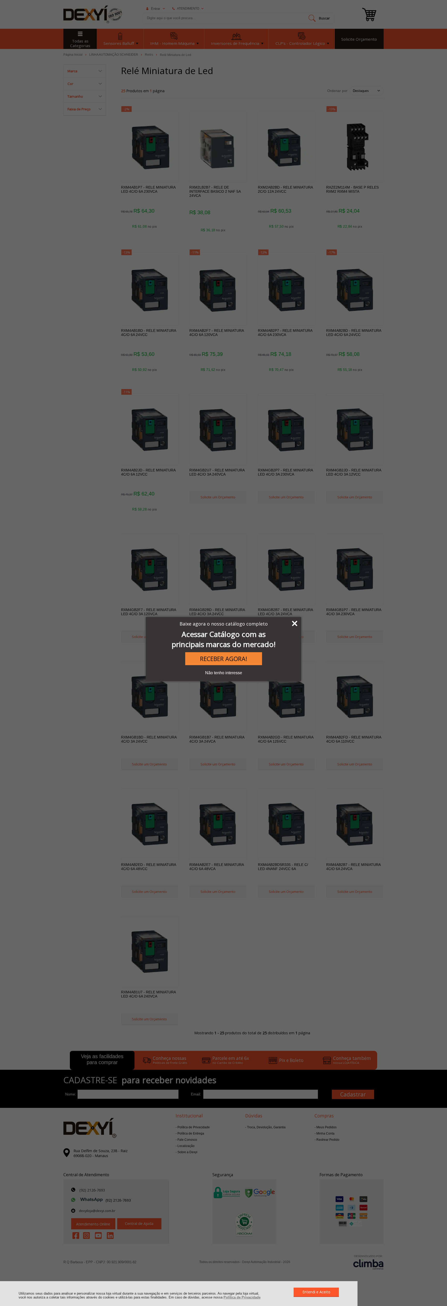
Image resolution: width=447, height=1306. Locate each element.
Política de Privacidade (242, 1297)
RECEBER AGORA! (223, 659)
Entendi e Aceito (316, 1291)
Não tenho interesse (223, 673)
